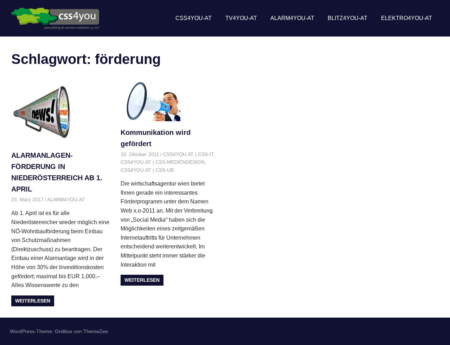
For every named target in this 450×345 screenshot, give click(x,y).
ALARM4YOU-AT (292, 18)
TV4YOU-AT (241, 18)
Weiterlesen (32, 301)
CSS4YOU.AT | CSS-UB (147, 170)
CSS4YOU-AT (193, 18)
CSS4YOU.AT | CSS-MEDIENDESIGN (163, 162)
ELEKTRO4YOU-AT (406, 18)
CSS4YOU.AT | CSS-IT (188, 154)
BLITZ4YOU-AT (347, 18)
